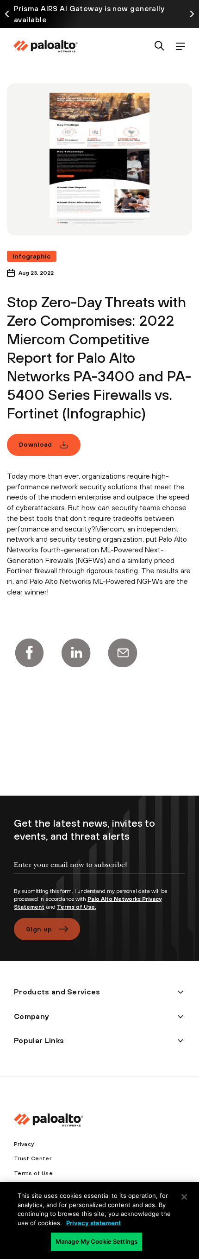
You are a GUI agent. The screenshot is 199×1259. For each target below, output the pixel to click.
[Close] (184, 1197)
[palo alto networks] (45, 46)
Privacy (24, 1144)
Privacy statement (93, 1223)
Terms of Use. (76, 907)
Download (35, 444)
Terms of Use (33, 1173)
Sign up (39, 929)
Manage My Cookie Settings (96, 1241)
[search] (159, 46)
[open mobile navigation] (180, 46)
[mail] (122, 653)
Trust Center (32, 1158)
